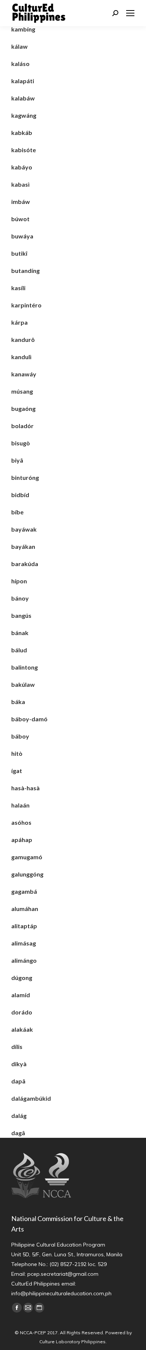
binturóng (25, 477)
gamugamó (26, 856)
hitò (16, 753)
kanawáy (23, 374)
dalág (19, 1115)
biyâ (17, 460)
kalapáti (22, 80)
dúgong (21, 977)
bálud (19, 649)
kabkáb (21, 132)
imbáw (20, 201)
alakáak (22, 1029)
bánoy (20, 598)
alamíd (20, 994)
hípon (19, 580)
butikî (19, 253)
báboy (20, 736)
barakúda (24, 563)
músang (22, 391)
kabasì (20, 184)
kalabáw (23, 98)
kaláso (20, 63)
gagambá (24, 891)
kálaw (19, 46)
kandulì (21, 356)
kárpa (19, 322)
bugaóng (23, 408)
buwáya (22, 236)
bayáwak (24, 529)
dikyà (19, 1063)
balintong (24, 667)
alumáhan (24, 908)
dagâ (18, 1132)
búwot (20, 218)
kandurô (23, 339)
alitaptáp (24, 925)
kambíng (23, 29)
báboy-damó (29, 718)
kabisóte (23, 149)
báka (18, 701)
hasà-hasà (25, 787)
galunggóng (27, 874)
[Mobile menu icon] (130, 13)
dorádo (21, 1012)
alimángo (24, 960)
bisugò (20, 443)
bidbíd (20, 494)
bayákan (23, 546)
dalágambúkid (31, 1098)
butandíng (25, 270)
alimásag (23, 943)
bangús (21, 615)
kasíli (18, 287)
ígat (16, 770)
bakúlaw (23, 684)
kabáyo (21, 167)
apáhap (21, 839)
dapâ (18, 1081)
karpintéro (26, 305)
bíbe (17, 511)
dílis (16, 1046)
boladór (22, 425)
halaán (20, 805)
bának (19, 632)
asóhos (21, 822)
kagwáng (23, 115)
